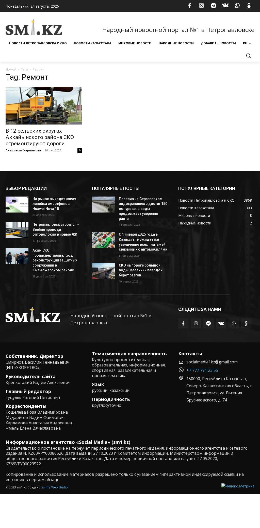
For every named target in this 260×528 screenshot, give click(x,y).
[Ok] (249, 6)
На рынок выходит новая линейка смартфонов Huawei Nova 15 (54, 204)
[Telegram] (213, 6)
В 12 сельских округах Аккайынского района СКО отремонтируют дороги (40, 137)
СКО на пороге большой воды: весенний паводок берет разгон (140, 270)
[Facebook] (189, 6)
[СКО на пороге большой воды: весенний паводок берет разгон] (103, 271)
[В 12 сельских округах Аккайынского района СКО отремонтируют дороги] (44, 105)
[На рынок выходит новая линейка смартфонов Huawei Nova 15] (17, 205)
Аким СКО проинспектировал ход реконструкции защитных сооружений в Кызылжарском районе (54, 260)
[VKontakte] (225, 6)
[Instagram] (201, 6)
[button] (248, 55)
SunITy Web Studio (54, 487)
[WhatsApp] (237, 6)
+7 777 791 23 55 (202, 370)
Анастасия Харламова (23, 150)
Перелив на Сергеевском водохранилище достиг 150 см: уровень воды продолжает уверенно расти (143, 209)
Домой (11, 69)
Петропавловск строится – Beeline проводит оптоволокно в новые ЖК (55, 229)
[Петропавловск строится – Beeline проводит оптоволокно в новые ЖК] (17, 230)
